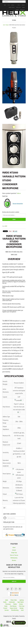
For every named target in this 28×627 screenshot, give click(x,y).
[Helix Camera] (14, 14)
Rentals (21, 608)
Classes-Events (13, 608)
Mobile (15, 604)
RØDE (6, 226)
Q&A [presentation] (4, 507)
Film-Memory (13, 606)
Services (7, 610)
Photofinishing (14, 610)
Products (7, 24)
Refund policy (22, 9)
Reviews (17, 9)
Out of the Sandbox (14, 616)
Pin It (10, 231)
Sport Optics (21, 602)
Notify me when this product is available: (10, 212)
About (14, 547)
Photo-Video (14, 600)
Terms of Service (12, 7)
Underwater (12, 602)
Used (22, 610)
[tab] (4, 508)
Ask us (19, 193)
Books (6, 606)
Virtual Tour (18, 7)
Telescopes (8, 604)
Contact (23, 7)
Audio (6, 600)
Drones (21, 604)
